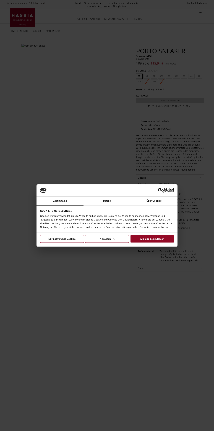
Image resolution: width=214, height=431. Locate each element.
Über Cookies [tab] (154, 200)
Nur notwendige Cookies (62, 239)
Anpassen (105, 239)
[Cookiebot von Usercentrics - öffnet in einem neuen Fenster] (160, 190)
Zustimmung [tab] (60, 200)
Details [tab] (107, 200)
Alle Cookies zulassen (152, 239)
